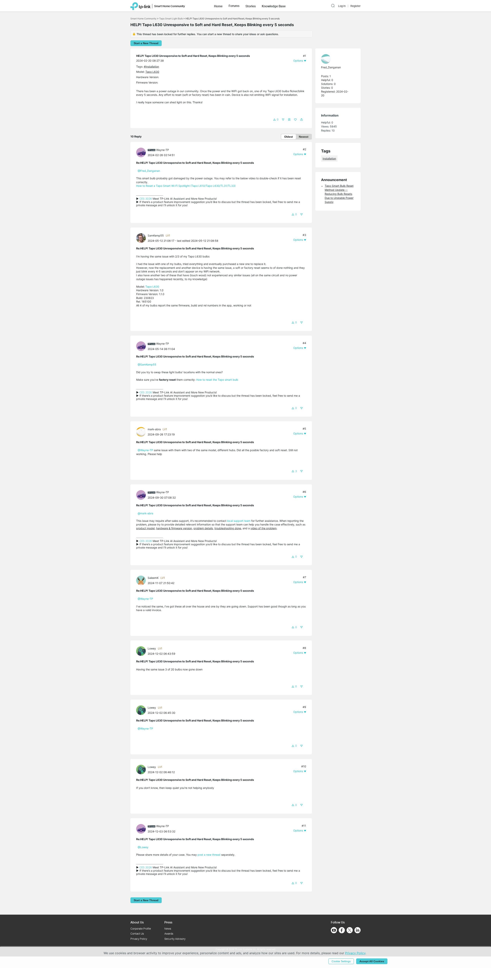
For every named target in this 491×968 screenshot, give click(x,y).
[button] (218, 6)
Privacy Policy (138, 938)
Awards (168, 933)
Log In (342, 6)
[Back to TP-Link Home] (140, 6)
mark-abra (154, 429)
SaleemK (153, 577)
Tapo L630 (152, 71)
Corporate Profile (140, 928)
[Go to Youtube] (334, 930)
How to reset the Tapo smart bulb (217, 379)
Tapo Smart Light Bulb (171, 18)
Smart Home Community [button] (169, 6)
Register (355, 6)
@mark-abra (145, 513)
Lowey (152, 648)
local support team (238, 520)
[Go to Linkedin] (357, 930)
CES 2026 (145, 198)
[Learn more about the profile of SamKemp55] (142, 237)
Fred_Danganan (331, 67)
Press (168, 922)
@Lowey (143, 847)
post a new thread (209, 854)
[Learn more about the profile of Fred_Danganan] (336, 59)
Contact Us (137, 933)
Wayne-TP (162, 149)
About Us (137, 922)
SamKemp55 (156, 235)
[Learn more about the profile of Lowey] (142, 650)
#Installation (151, 66)
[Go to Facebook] (342, 930)
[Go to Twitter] (350, 930)
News (167, 928)
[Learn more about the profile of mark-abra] (142, 431)
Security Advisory (174, 938)
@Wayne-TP (145, 450)
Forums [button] (234, 5)
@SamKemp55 (147, 364)
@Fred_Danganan (149, 170)
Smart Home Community (143, 18)
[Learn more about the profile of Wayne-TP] (142, 152)
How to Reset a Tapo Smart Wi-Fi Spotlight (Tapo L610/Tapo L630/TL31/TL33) (186, 185)
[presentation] (141, 152)
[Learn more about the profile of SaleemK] (142, 580)
